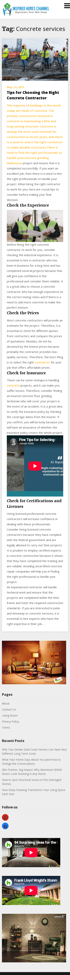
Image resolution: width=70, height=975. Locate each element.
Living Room (10, 715)
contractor (42, 362)
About (6, 703)
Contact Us (9, 709)
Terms (6, 727)
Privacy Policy (10, 721)
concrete (13, 385)
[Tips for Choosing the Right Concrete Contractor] (35, 59)
